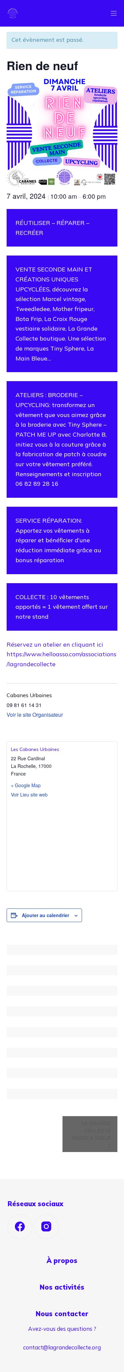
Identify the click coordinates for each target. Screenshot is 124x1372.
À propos (62, 1260)
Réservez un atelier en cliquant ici (55, 644)
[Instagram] (46, 1226)
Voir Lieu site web (29, 794)
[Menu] (114, 13)
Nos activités (62, 1287)
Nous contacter (62, 1314)
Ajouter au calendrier (45, 915)
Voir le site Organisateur (35, 714)
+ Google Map (26, 785)
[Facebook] (20, 1226)
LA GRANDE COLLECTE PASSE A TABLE (91, 1130)
